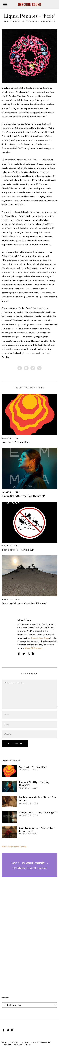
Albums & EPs (48, 21)
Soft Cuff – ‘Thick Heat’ (16, 442)
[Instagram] (29, 654)
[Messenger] (26, 368)
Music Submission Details (14, 847)
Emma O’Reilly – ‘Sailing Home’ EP (23, 496)
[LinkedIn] (33, 654)
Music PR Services (22, 1044)
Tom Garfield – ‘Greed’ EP (18, 549)
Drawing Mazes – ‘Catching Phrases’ (24, 603)
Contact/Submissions (41, 1042)
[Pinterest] (39, 368)
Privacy (24, 1042)
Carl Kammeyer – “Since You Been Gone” (36, 829)
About (4, 1042)
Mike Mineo (13, 21)
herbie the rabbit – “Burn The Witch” (37, 798)
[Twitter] (32, 368)
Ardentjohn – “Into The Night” (38, 812)
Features (14, 1042)
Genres (7, 1044)
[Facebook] (19, 368)
